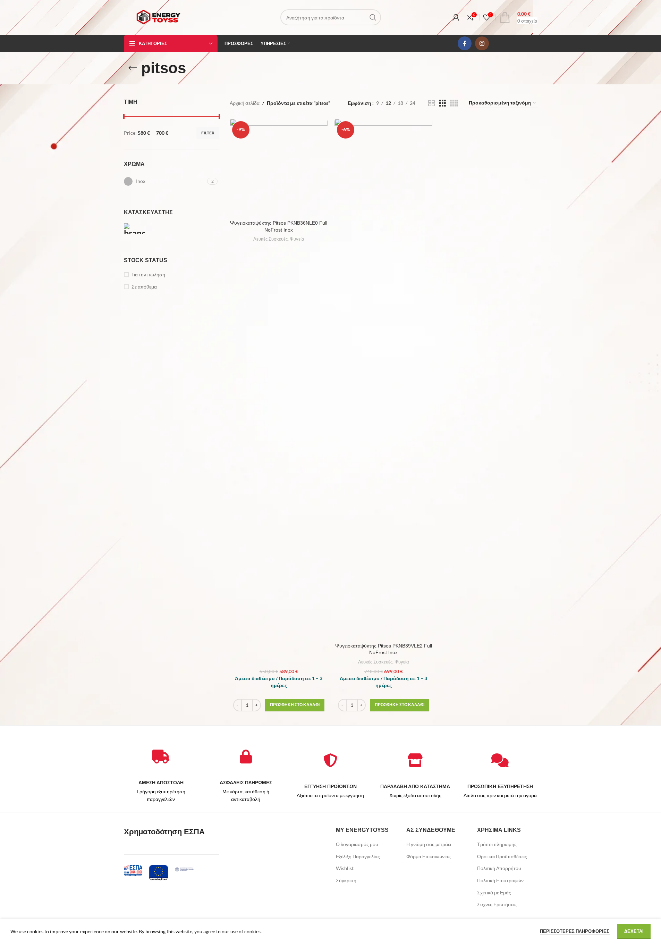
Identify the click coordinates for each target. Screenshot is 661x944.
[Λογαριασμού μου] (456, 17)
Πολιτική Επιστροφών (500, 880)
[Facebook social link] (465, 43)
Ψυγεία (297, 239)
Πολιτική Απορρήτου (499, 868)
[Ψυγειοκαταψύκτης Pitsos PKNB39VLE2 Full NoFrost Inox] (383, 379)
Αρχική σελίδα (245, 103)
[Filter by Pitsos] (146, 228)
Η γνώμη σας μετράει (428, 844)
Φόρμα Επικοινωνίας (428, 856)
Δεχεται (634, 931)
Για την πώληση (148, 274)
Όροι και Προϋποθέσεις (502, 856)
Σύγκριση (346, 880)
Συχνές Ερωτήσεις (497, 904)
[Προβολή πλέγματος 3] (442, 103)
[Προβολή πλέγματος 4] (454, 103)
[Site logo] (158, 17)
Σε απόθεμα (144, 287)
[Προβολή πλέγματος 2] (431, 103)
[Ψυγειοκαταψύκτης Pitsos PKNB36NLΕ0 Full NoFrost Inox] (279, 168)
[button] (294, 705)
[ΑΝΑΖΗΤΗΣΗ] (373, 17)
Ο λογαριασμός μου (357, 844)
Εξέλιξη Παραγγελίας (358, 856)
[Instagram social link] (482, 43)
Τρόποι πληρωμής (497, 844)
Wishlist (345, 868)
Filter (207, 132)
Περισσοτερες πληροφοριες (575, 931)
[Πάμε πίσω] (132, 68)
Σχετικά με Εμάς (494, 892)
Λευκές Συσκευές (270, 239)
